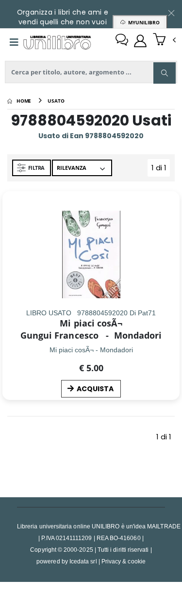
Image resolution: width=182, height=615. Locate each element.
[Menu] (14, 42)
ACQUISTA (95, 389)
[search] (164, 73)
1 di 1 (160, 170)
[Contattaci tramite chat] (122, 41)
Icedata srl (83, 561)
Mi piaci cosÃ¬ (91, 323)
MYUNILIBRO (142, 22)
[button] (164, 40)
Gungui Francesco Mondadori (91, 335)
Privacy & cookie (123, 561)
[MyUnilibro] (140, 41)
